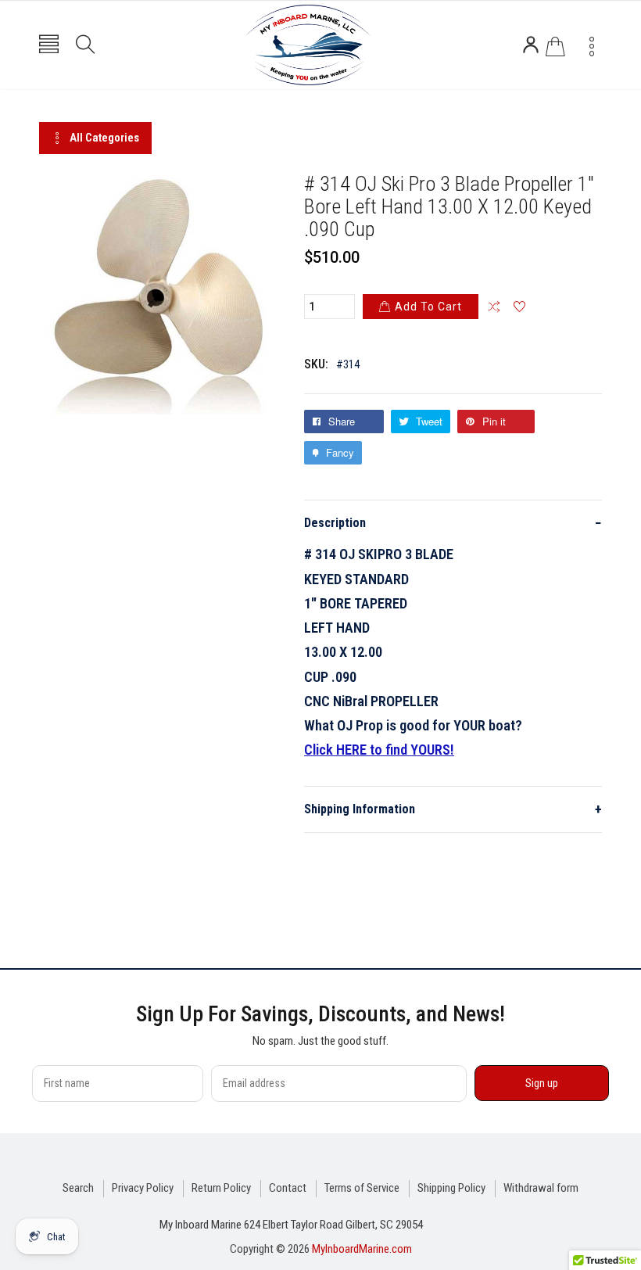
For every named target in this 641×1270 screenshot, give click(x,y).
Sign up (541, 1083)
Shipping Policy (451, 1188)
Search (78, 1188)
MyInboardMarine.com (362, 1249)
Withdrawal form (540, 1188)
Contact (287, 1188)
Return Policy (221, 1188)
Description (453, 523)
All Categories (104, 138)
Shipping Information (453, 809)
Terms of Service (361, 1188)
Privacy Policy (143, 1188)
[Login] (531, 44)
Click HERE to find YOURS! (379, 749)
